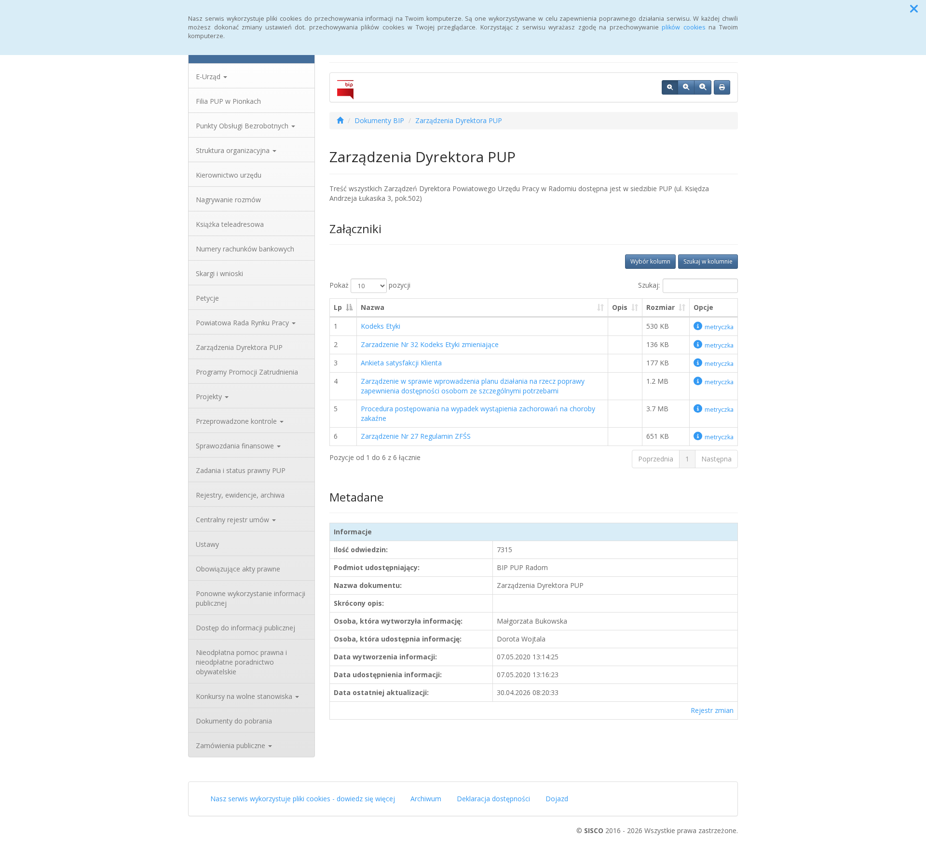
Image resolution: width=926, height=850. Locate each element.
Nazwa (372, 307)
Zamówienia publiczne (231, 745)
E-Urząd (209, 76)
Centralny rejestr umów (233, 519)
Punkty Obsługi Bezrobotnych (243, 125)
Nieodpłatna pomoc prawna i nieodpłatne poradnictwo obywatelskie (241, 662)
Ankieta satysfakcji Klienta (401, 362)
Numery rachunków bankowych (245, 248)
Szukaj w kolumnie (708, 261)
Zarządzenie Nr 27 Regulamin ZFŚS (416, 436)
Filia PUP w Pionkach (228, 101)
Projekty (210, 396)
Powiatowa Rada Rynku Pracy (243, 322)
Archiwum (425, 798)
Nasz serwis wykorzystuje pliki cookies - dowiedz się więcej (302, 798)
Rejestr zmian (712, 710)
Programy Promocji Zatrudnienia (247, 371)
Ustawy (207, 544)
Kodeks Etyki (380, 326)
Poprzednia (655, 458)
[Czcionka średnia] (686, 87)
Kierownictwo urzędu (228, 175)
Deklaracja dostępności (493, 798)
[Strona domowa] (340, 120)
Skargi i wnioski (219, 273)
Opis (619, 307)
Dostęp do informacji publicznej (245, 627)
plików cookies (684, 27)
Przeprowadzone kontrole (237, 421)
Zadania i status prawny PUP (241, 470)
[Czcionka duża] (702, 87)
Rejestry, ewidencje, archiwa (240, 495)
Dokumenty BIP (379, 120)
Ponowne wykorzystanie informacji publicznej (250, 598)
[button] (914, 8)
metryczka (719, 327)
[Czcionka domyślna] (670, 87)
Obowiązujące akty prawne (238, 568)
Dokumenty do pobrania (234, 720)
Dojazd (556, 798)
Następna (716, 458)
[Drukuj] (722, 87)
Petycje (207, 298)
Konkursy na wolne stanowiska (245, 696)
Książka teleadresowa (230, 224)
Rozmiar (660, 307)
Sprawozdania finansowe (236, 445)
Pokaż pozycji (369, 285)
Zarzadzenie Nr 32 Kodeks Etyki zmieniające (430, 344)
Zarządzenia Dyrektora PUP (239, 347)
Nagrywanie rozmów (228, 199)
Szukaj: (649, 285)
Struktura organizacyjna (234, 150)
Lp (338, 307)
